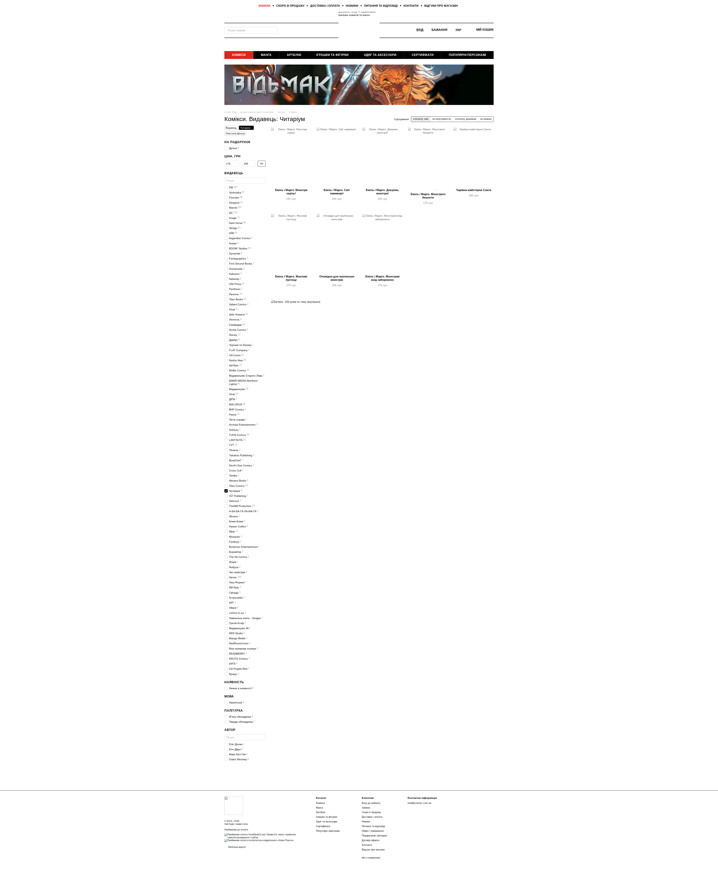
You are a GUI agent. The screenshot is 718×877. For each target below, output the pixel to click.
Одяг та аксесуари (380, 54)
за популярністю (441, 118)
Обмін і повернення (373, 830)
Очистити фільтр (235, 133)
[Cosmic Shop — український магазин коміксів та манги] (233, 805)
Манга (266, 54)
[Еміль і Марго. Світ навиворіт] (337, 157)
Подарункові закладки (374, 835)
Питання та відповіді (381, 5)
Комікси (239, 54)
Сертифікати (423, 54)
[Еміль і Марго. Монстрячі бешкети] (428, 157)
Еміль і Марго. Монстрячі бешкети (428, 195)
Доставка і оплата (325, 5)
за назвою (486, 118)
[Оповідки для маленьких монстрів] (337, 244)
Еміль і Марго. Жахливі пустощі (291, 278)
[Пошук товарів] (274, 30)
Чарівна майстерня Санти (473, 190)
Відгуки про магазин (441, 5)
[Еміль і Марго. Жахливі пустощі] (291, 244)
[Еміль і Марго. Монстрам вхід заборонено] (382, 244)
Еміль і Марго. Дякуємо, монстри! (382, 191)
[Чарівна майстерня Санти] (474, 157)
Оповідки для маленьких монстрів (336, 278)
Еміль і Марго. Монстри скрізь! (291, 191)
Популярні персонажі (467, 54)
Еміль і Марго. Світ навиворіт (337, 191)
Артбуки (294, 54)
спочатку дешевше (465, 118)
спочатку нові (420, 118)
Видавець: (231, 127)
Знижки (264, 5)
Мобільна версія (237, 847)
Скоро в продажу (290, 5)
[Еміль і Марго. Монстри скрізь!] (291, 157)
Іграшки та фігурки (332, 54)
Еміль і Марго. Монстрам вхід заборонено (382, 278)
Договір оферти (370, 840)
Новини (352, 5)
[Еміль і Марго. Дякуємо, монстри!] (382, 157)
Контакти (411, 5)
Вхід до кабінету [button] (371, 803)
